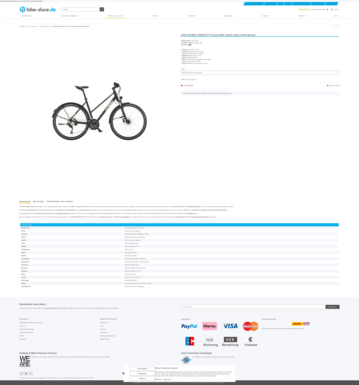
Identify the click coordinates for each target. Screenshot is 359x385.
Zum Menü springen (36, 1)
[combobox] (260, 73)
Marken (21, 336)
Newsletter (22, 339)
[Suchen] (102, 9)
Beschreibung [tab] (24, 201)
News (281, 4)
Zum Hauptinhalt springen (8, 1)
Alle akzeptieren (142, 368)
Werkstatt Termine (318, 4)
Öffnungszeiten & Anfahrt (301, 4)
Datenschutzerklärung (52, 308)
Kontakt (288, 4)
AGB (101, 326)
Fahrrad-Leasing (271, 4)
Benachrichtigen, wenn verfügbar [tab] (60, 201)
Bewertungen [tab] (38, 201)
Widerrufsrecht (105, 339)
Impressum (158, 379)
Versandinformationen (26, 332)
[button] (327, 9)
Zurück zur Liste (25, 26)
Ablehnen (142, 378)
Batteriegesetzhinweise (107, 336)
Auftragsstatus (331, 4)
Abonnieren (332, 307)
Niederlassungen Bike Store (254, 4)
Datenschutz (167, 379)
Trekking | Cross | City (195, 43)
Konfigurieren (142, 373)
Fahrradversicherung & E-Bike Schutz (31, 322)
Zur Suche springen (23, 1)
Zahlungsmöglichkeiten (26, 329)
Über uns (22, 326)
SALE (335, 16)
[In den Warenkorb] (20, 33)
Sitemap (102, 329)
